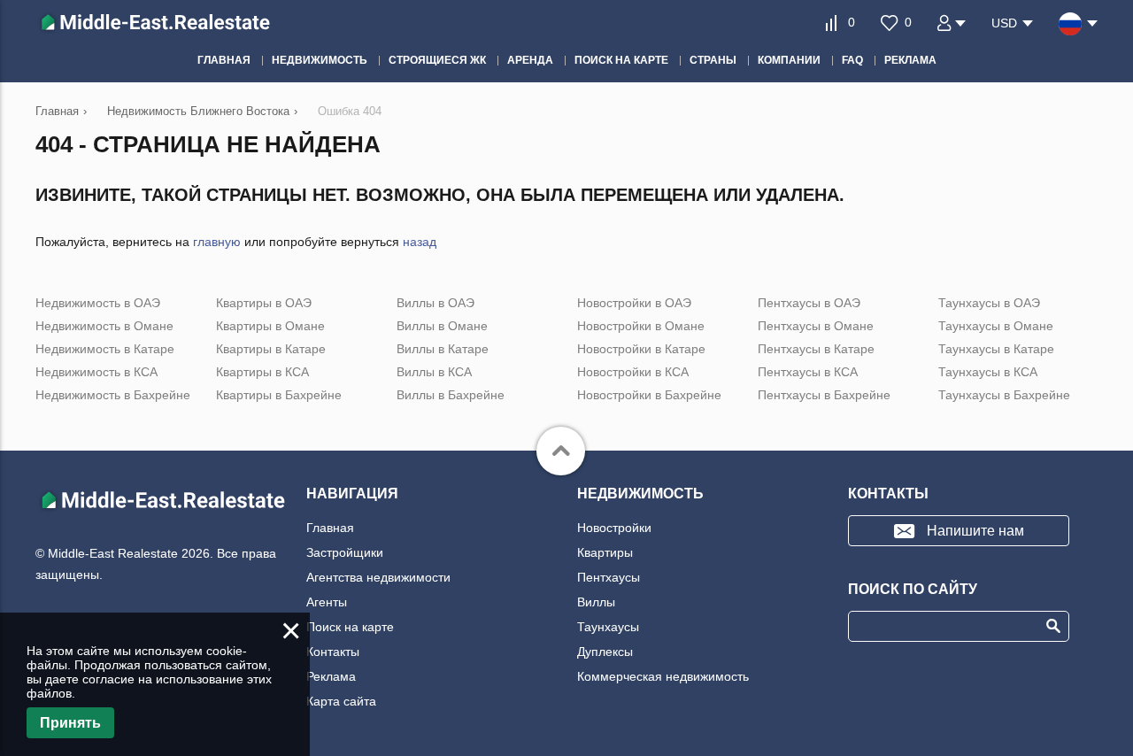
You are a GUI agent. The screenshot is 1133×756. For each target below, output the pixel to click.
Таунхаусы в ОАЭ (989, 303)
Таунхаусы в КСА (987, 372)
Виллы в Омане (442, 326)
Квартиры (605, 552)
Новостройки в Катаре (641, 349)
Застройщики (344, 552)
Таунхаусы (608, 627)
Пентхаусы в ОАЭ (809, 303)
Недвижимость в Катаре (104, 349)
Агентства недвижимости (378, 577)
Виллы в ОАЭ (435, 303)
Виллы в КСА (434, 372)
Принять (70, 722)
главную (217, 242)
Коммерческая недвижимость (663, 676)
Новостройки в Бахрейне (649, 395)
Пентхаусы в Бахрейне (824, 395)
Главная (330, 528)
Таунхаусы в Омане (995, 326)
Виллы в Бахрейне (451, 395)
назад (419, 242)
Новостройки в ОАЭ (634, 303)
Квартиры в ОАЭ (264, 303)
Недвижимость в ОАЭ (97, 303)
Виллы (596, 602)
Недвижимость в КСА (96, 372)
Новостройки (614, 528)
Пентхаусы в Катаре (816, 349)
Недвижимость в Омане (104, 326)
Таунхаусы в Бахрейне (1004, 395)
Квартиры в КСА (262, 372)
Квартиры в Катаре (271, 349)
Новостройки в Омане (641, 326)
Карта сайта (341, 701)
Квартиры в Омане (270, 326)
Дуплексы (605, 651)
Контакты (332, 651)
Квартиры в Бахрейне (279, 395)
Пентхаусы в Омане (816, 326)
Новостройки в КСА (633, 372)
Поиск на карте (350, 627)
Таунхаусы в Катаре (996, 349)
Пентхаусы (608, 577)
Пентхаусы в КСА (808, 372)
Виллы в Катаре (443, 349)
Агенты (326, 602)
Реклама (331, 676)
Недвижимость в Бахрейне (112, 395)
